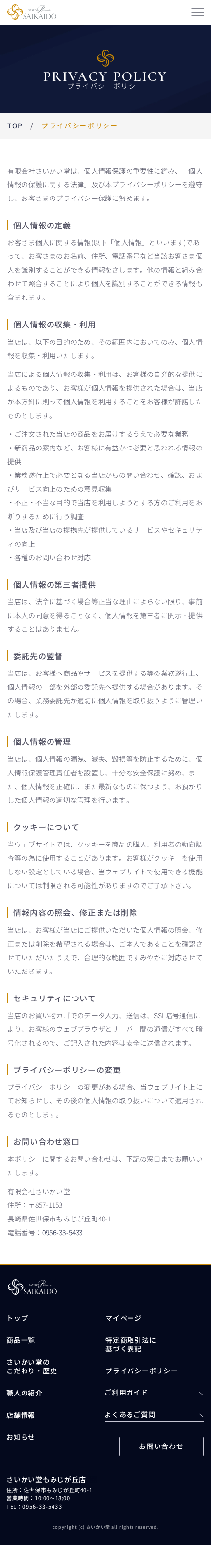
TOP (15, 125)
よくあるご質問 (130, 1414)
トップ (17, 1317)
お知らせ (20, 1436)
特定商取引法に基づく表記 (131, 1344)
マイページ (124, 1317)
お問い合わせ (161, 1446)
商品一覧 (20, 1339)
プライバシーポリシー (142, 1370)
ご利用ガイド (126, 1392)
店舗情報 (20, 1414)
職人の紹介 (24, 1392)
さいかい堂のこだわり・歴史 (31, 1366)
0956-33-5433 (62, 1232)
